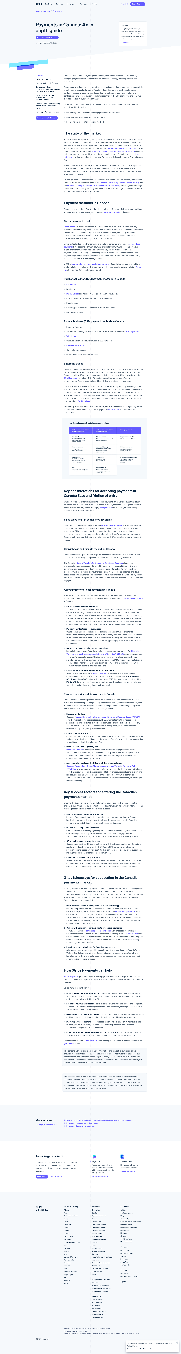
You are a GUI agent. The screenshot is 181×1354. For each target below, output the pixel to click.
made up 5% (113, 409)
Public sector (97, 1272)
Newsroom (124, 1259)
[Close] (177, 1343)
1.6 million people (71, 378)
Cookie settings (126, 1239)
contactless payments (125, 911)
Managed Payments (71, 1257)
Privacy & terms (126, 1225)
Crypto (66, 1233)
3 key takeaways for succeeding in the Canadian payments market (48, 105)
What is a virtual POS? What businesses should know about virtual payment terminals (99, 1120)
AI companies (97, 1248)
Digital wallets (72, 294)
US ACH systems (100, 673)
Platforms (95, 1242)
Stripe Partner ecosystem (101, 1288)
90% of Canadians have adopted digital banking (113, 151)
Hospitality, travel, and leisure (102, 1257)
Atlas (66, 1213)
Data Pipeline (68, 1236)
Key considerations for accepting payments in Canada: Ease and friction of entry (48, 89)
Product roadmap (126, 1253)
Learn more (125, 43)
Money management (99, 1239)
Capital (66, 1222)
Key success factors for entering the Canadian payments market (45, 97)
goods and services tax (111, 525)
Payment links (69, 1260)
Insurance (95, 1260)
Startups (95, 1213)
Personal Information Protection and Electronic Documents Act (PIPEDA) (107, 717)
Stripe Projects (97, 1314)
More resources (43, 11)
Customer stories (126, 1213)
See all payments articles (45, 1125)
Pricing (94, 4)
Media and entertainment (101, 1263)
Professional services (100, 1269)
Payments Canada (74, 749)
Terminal (67, 1280)
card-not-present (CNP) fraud (99, 931)
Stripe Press (124, 1262)
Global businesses (98, 1230)
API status (96, 1306)
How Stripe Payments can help (47, 112)
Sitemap (123, 1236)
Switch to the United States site (139, 1349)
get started (69, 1043)
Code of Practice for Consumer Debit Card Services (99, 563)
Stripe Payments (71, 976)
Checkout (67, 1225)
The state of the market (45, 79)
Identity (67, 1245)
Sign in (124, 4)
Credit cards (69, 226)
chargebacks (106, 507)
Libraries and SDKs (99, 1311)
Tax (65, 1277)
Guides (123, 1210)
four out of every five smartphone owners (90, 264)
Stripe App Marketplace (100, 1285)
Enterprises (96, 1210)
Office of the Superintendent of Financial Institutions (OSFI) (93, 185)
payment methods (112, 212)
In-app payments (98, 1233)
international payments (133, 598)
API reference (97, 1303)
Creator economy (98, 1251)
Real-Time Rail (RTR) (75, 345)
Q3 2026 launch (85, 401)
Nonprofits (96, 1266)
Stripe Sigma (68, 1274)
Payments (57, 11)
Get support (124, 1273)
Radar (66, 1269)
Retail (94, 1274)
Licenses (123, 1233)
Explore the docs (126, 1171)
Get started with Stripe (46, 37)
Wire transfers (73, 336)
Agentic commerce (99, 1216)
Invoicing (67, 1248)
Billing (66, 1219)
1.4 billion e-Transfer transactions (121, 148)
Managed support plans (129, 1276)
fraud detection (131, 933)
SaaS (94, 1245)
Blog (122, 1216)
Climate (66, 1228)
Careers (123, 1256)
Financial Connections (72, 1242)
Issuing (66, 1251)
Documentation (97, 1300)
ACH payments (132, 331)
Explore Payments (99, 1176)
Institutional (124, 1250)
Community (124, 1219)
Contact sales (137, 4)
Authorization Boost (71, 1216)
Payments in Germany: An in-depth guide (82, 1123)
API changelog (97, 1308)
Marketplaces (97, 1236)
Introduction (40, 75)
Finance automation (99, 1228)
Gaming (95, 1254)
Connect (67, 1230)
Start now (41, 1177)
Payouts (67, 1266)
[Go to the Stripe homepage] (38, 1206)
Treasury (67, 1283)
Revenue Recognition (71, 1272)
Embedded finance (99, 1225)
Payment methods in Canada (47, 83)
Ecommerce (96, 1222)
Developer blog (97, 1317)
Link (65, 1254)
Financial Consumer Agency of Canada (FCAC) (118, 182)
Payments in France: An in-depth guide (81, 1126)
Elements (67, 1239)
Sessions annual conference (130, 1222)
